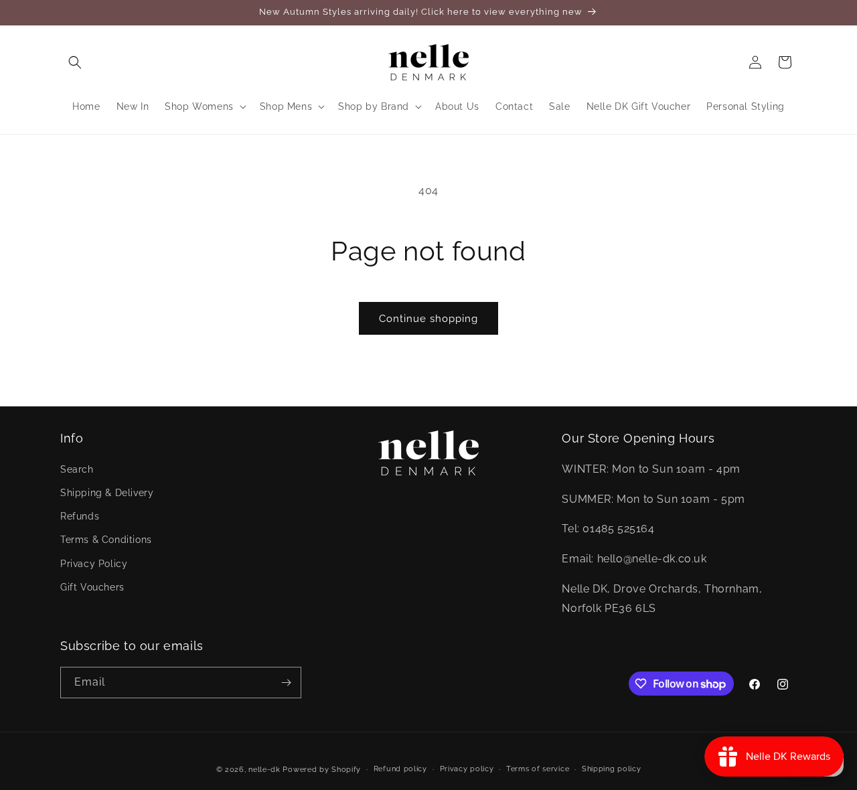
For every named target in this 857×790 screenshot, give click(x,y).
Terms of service (537, 769)
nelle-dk (264, 769)
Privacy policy (467, 769)
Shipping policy (611, 769)
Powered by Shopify (322, 769)
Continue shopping (428, 319)
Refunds (79, 516)
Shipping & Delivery (106, 492)
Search (77, 468)
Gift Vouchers (92, 586)
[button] (75, 62)
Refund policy (400, 769)
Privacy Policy (93, 563)
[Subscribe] (286, 682)
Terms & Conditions (106, 539)
